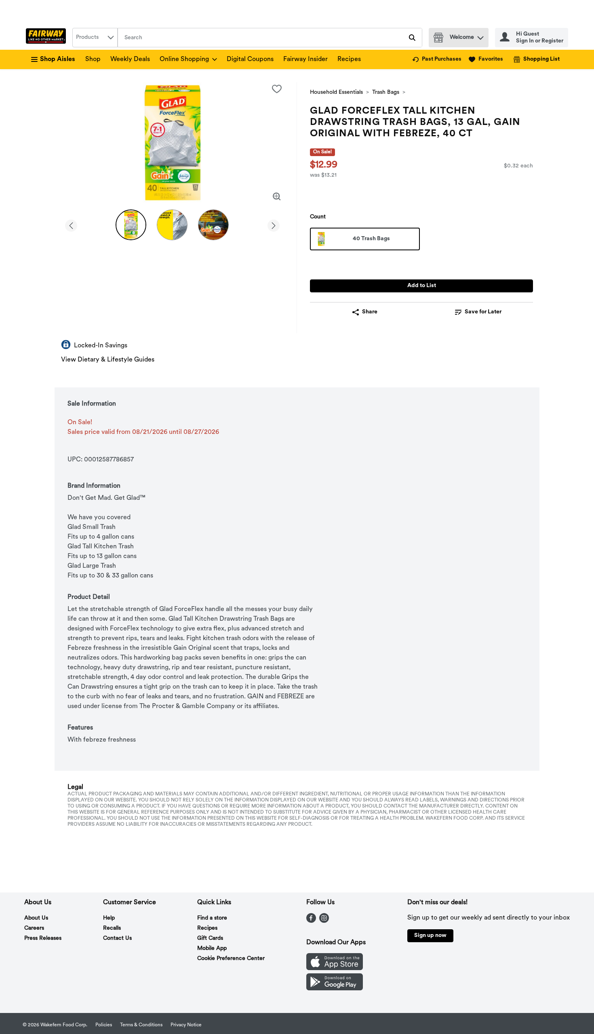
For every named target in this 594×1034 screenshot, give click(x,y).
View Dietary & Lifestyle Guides (107, 360)
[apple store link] (334, 968)
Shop (93, 59)
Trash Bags (385, 92)
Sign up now (430, 936)
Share (369, 312)
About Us (36, 918)
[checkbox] (277, 89)
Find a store (212, 918)
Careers (34, 928)
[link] (437, 59)
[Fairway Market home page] (47, 37)
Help (109, 918)
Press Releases (42, 938)
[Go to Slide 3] (213, 225)
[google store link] (334, 988)
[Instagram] (324, 921)
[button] (480, 36)
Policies (103, 1025)
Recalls (112, 928)
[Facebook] (311, 921)
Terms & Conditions (141, 1025)
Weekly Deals (130, 59)
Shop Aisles (57, 59)
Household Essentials (336, 92)
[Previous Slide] (71, 224)
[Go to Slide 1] (131, 225)
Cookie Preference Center (231, 959)
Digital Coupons (250, 59)
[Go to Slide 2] (172, 225)
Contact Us (117, 938)
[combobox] (95, 37)
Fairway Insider (305, 59)
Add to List (421, 286)
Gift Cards (210, 938)
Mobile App (212, 948)
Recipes (349, 59)
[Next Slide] (273, 224)
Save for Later (483, 312)
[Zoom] (277, 196)
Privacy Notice (186, 1025)
